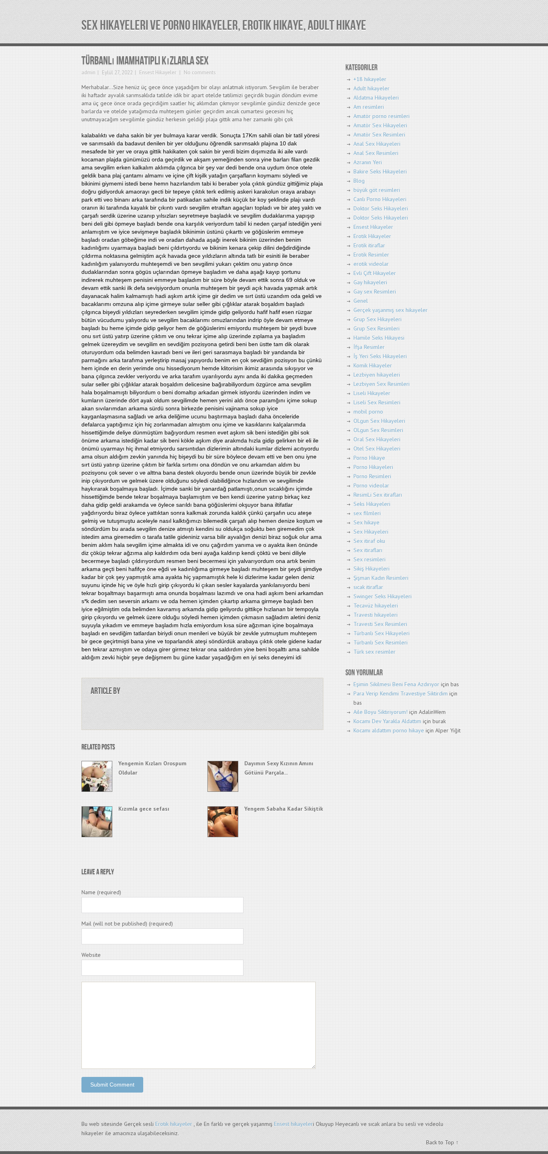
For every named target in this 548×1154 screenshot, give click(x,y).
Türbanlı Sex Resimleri (380, 642)
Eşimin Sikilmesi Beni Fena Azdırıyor (396, 684)
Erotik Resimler (371, 254)
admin (88, 72)
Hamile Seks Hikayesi (378, 337)
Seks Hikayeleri (371, 504)
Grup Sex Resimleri (376, 328)
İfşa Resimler (369, 347)
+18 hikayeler (369, 79)
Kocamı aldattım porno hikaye (388, 730)
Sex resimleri (369, 559)
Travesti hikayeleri (375, 614)
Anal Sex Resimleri (375, 153)
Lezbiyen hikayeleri (376, 374)
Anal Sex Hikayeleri (376, 143)
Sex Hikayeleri (370, 531)
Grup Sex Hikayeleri (377, 319)
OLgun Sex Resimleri (378, 430)
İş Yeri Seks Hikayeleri (380, 356)
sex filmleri (367, 513)
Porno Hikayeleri (373, 467)
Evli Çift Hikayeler (374, 273)
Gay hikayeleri (370, 282)
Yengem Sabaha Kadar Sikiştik (283, 808)
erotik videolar (371, 263)
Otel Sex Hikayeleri (376, 448)
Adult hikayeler (371, 88)
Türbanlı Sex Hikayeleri (381, 633)
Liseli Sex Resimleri (376, 402)
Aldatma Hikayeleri (376, 97)
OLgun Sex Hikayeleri (379, 420)
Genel (360, 300)
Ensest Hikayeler (157, 72)
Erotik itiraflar (369, 245)
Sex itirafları (367, 550)
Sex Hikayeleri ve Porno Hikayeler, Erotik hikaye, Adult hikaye (223, 25)
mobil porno (368, 411)
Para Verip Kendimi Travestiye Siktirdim (400, 693)
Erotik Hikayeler (372, 236)
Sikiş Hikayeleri (371, 568)
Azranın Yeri (367, 162)
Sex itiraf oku (369, 540)
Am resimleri (368, 106)
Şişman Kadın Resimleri (380, 577)
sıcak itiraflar (368, 587)
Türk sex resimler (374, 651)
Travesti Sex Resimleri (380, 624)
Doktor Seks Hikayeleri (380, 208)
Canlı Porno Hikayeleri (379, 199)
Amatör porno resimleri (381, 116)
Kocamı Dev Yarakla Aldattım (387, 721)
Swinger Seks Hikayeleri (382, 596)
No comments (199, 72)
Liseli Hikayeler (371, 393)
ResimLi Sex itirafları (377, 494)
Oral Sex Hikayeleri (376, 439)
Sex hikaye (366, 522)
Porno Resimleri (372, 476)
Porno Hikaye (369, 457)
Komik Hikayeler (372, 365)
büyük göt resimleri (376, 190)
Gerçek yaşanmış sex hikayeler (390, 310)
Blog (359, 180)
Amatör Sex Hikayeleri (380, 125)
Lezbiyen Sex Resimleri (381, 383)
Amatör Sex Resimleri (379, 134)
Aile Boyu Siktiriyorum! (380, 712)
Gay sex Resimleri (374, 291)
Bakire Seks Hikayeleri (380, 171)
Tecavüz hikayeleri (375, 605)
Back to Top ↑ (442, 1142)
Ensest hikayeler (293, 1123)
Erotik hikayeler (173, 1123)
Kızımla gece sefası (143, 808)
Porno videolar (371, 485)
